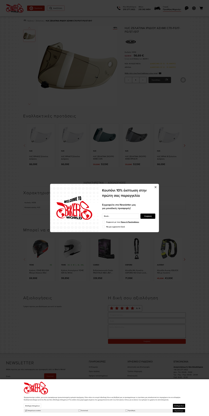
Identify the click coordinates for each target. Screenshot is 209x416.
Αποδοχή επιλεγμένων (32, 406)
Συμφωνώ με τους (122, 222)
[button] (156, 187)
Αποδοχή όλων (179, 406)
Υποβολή (148, 216)
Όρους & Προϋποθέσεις (130, 222)
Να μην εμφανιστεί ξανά (115, 227)
